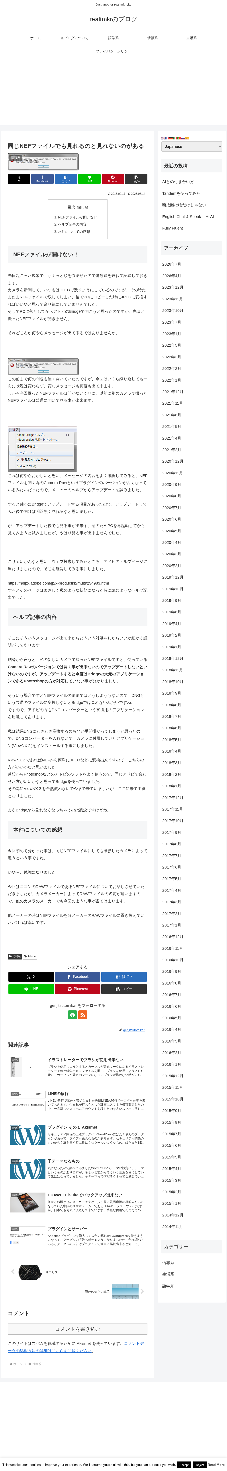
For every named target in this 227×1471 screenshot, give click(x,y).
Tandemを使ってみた (181, 193)
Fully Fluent (172, 228)
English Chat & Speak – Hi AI (188, 216)
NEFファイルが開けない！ (79, 217)
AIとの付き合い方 (178, 182)
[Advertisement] (113, 94)
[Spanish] (187, 138)
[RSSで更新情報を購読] (82, 1014)
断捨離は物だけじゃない (184, 205)
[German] (171, 138)
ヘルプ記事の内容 (72, 224)
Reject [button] (200, 1465)
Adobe (32, 956)
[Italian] (175, 138)
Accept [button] (184, 1465)
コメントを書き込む (77, 1329)
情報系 (17, 956)
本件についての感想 (74, 232)
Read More (216, 1465)
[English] (163, 138)
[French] (167, 138)
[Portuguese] (179, 138)
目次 (71, 207)
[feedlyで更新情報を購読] (72, 1014)
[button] (136, 179)
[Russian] (183, 138)
